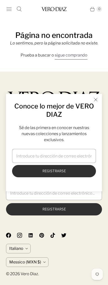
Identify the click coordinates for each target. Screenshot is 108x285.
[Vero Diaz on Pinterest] (44, 235)
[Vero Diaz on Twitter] (66, 235)
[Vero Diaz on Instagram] (22, 235)
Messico (25, 262)
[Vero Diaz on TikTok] (55, 235)
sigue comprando (71, 55)
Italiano (16, 248)
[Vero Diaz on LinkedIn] (33, 235)
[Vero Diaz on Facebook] (11, 235)
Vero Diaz (29, 273)
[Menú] (9, 9)
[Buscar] (19, 9)
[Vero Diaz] (54, 9)
